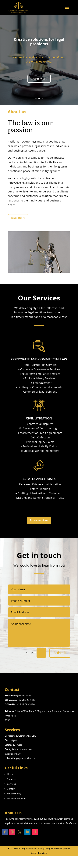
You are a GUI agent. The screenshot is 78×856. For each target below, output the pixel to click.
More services (39, 520)
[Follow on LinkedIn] (27, 832)
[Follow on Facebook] (5, 832)
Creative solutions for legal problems (39, 41)
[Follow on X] (20, 832)
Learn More (39, 79)
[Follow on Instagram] (12, 832)
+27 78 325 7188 (26, 699)
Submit (60, 652)
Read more (18, 217)
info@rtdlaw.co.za (21, 695)
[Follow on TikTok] (35, 832)
